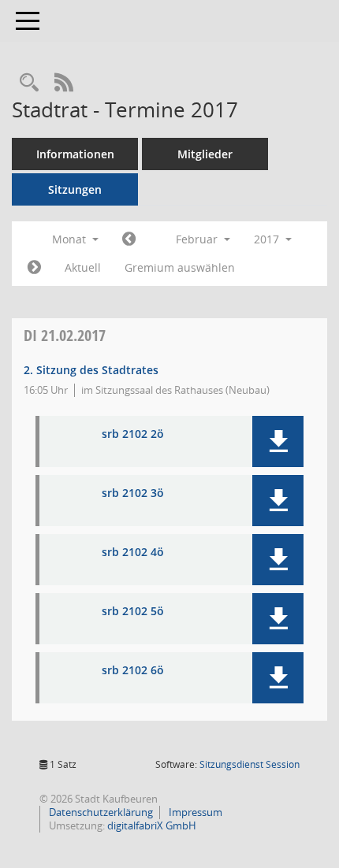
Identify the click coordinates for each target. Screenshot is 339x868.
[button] (278, 441)
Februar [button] (198, 239)
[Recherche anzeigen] (29, 83)
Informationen (75, 154)
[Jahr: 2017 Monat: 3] (34, 268)
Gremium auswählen (180, 267)
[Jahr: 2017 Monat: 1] (128, 239)
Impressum (194, 812)
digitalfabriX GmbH (151, 825)
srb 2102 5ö (133, 611)
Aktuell (83, 267)
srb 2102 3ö (133, 493)
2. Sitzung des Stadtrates (91, 369)
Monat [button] (70, 239)
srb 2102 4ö (133, 552)
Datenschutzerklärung (100, 812)
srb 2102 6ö (133, 670)
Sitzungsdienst (249, 764)
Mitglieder (205, 154)
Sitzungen (75, 189)
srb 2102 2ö (133, 434)
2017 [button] (268, 239)
